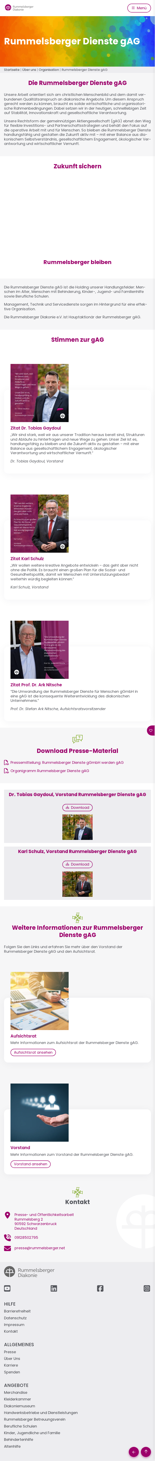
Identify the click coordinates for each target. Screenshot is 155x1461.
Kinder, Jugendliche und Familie (32, 1433)
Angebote (16, 1385)
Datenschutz (15, 1318)
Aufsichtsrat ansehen (33, 1052)
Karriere (11, 1365)
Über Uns (12, 1358)
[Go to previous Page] (134, 1452)
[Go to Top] (146, 1452)
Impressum (14, 1325)
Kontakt (11, 1331)
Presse (10, 1352)
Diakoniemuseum (19, 1406)
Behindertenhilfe (18, 1439)
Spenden (12, 1372)
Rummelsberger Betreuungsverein (34, 1419)
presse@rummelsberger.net (40, 1247)
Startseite (12, 69)
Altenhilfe (12, 1446)
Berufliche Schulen (20, 1426)
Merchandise (15, 1392)
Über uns (29, 69)
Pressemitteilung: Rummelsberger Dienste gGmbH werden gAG (67, 762)
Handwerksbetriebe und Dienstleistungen (41, 1413)
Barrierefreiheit (17, 1311)
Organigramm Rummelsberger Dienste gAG (49, 770)
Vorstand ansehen (30, 1163)
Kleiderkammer (17, 1399)
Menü (141, 7)
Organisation (49, 69)
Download (79, 807)
